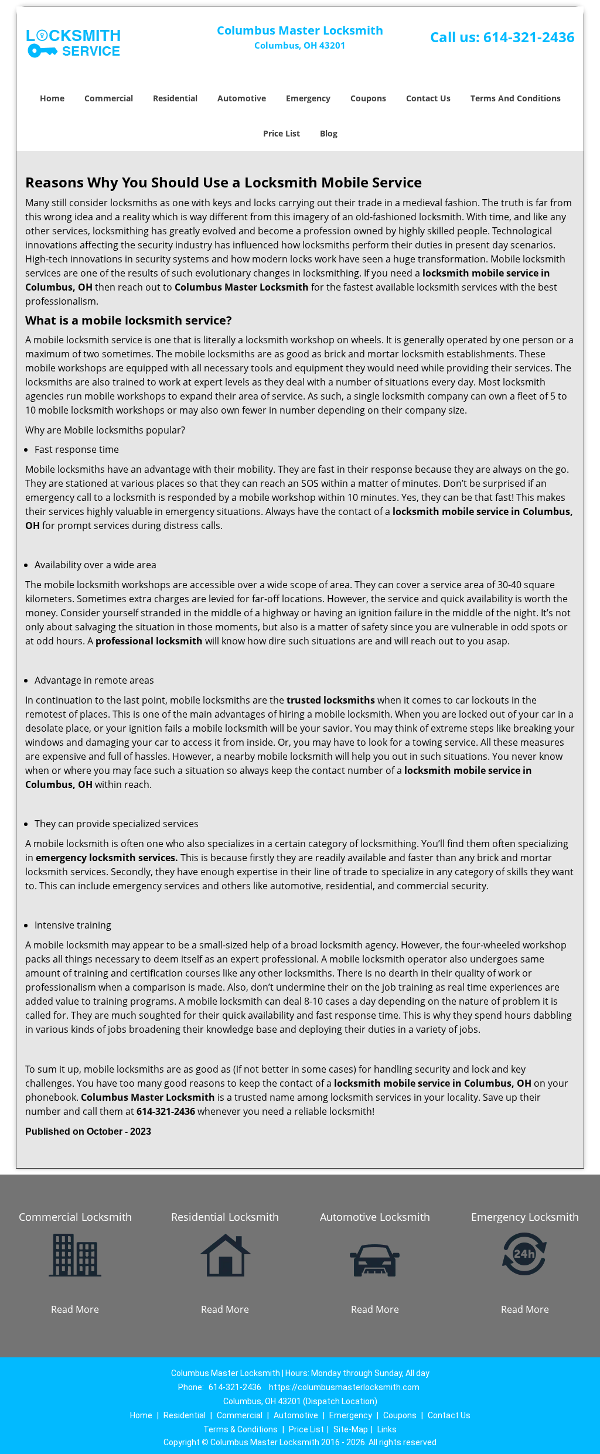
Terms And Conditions (516, 98)
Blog (329, 133)
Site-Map (350, 1429)
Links (387, 1429)
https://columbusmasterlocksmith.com (344, 1387)
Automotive (241, 98)
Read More (75, 1309)
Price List (281, 133)
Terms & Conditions (240, 1429)
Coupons (368, 98)
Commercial (108, 98)
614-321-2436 (529, 36)
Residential (175, 98)
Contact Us (428, 98)
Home (52, 98)
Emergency (308, 98)
